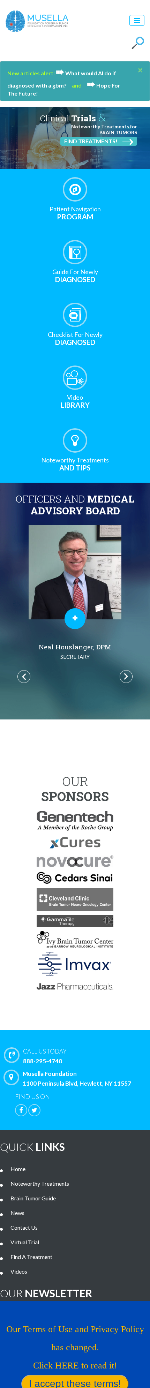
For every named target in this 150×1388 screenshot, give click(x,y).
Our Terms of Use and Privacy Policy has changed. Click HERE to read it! (75, 1347)
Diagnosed (75, 276)
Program (75, 213)
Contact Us (24, 1227)
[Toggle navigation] (136, 20)
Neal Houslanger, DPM (75, 651)
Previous (23, 676)
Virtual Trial (24, 1242)
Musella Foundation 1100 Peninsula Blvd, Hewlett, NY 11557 (77, 1078)
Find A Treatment (31, 1256)
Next (126, 676)
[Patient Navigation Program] (75, 189)
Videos (18, 1271)
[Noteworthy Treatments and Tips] (75, 440)
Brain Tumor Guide (33, 1198)
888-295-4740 (45, 1056)
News (17, 1212)
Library (75, 401)
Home (17, 1169)
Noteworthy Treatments (39, 1183)
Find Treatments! (91, 141)
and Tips (75, 464)
